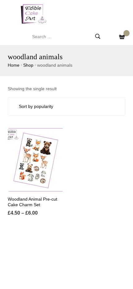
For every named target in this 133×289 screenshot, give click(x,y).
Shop (28, 65)
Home (13, 65)
